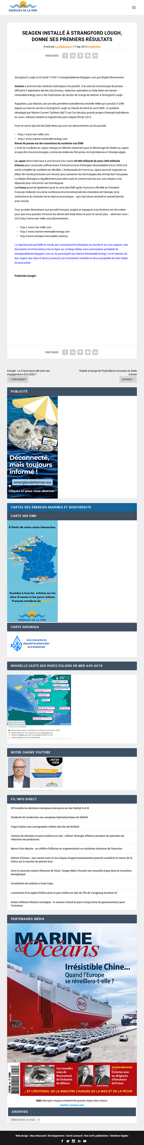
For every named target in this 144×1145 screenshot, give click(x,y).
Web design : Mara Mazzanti (31, 1135)
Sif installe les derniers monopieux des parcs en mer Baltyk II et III (50, 808)
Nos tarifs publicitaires (96, 1135)
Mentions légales (119, 1135)
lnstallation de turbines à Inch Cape (32, 883)
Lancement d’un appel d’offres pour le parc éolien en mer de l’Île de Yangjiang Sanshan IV (64, 892)
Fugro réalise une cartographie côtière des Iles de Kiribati (45, 826)
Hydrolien (94, 46)
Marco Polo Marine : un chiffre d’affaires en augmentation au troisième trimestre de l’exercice (66, 848)
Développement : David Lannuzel (65, 1135)
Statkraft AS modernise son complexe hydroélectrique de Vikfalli (49, 817)
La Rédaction (63, 46)
